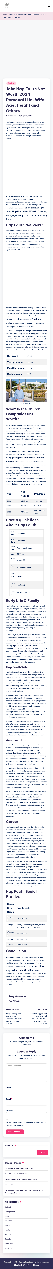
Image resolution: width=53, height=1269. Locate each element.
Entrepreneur (10, 1212)
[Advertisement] (26, 51)
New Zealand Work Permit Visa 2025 (21, 1179)
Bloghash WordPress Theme (26, 1265)
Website (9, 1111)
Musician (8, 1225)
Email (9, 1099)
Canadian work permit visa (16, 1174)
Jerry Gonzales (17, 996)
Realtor (11, 83)
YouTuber (9, 1248)
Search (9, 1145)
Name (9, 1087)
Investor (8, 1221)
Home (5, 14)
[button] (14, 1001)
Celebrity (8, 1207)
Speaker (8, 1239)
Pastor (8, 1230)
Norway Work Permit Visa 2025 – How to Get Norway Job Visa (24, 1191)
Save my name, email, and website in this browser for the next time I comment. (26, 1124)
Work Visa (9, 1243)
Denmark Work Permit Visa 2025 (19, 1168)
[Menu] (49, 5)
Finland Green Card (13, 1185)
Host (7, 1216)
